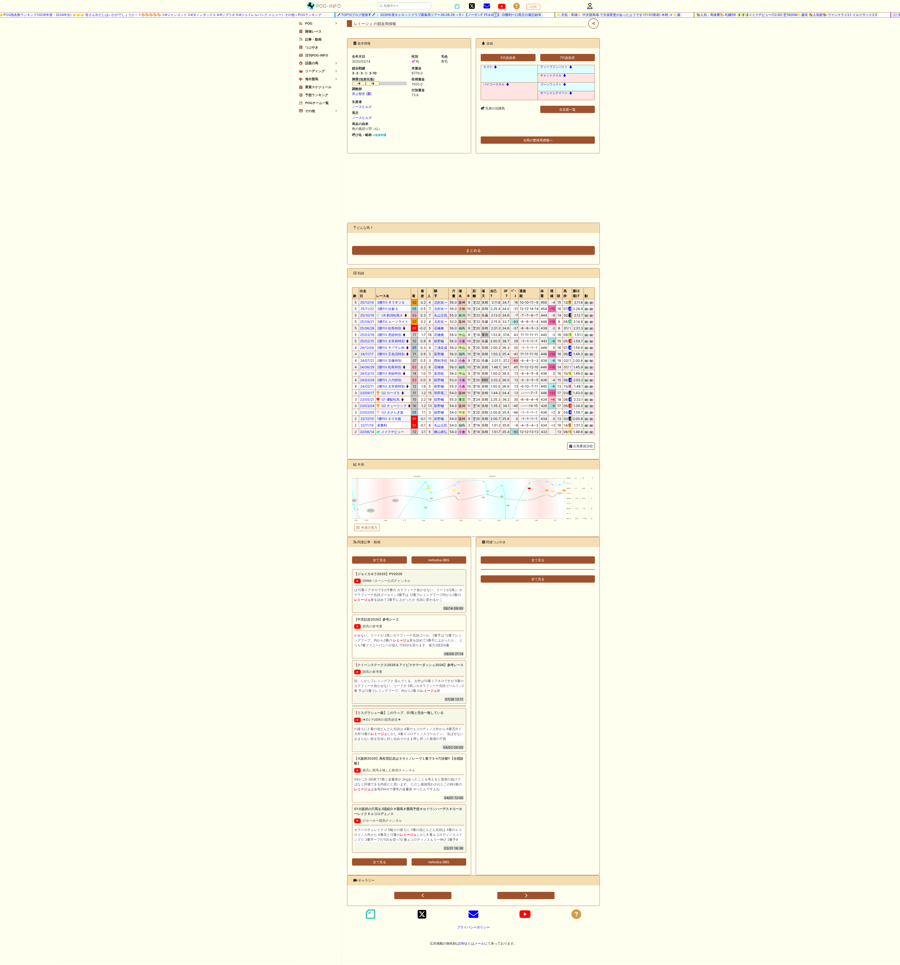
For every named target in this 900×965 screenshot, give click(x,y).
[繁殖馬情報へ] (494, 67)
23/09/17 (367, 393)
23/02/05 (367, 412)
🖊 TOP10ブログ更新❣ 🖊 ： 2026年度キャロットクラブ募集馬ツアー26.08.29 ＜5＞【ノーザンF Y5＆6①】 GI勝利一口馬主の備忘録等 (421, 15)
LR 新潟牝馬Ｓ (392, 315)
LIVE (533, 7)
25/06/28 (367, 328)
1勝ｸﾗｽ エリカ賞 (388, 419)
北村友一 (440, 302)
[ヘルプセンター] (516, 6)
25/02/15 (367, 341)
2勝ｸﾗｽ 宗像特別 (388, 360)
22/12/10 (367, 419)
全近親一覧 (567, 109)
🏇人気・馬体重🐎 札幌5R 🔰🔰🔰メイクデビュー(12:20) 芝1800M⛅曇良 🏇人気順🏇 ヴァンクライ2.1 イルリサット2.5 (768, 15)
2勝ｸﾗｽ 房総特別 (388, 335)
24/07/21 (367, 360)
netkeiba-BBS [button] (438, 560)
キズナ (487, 67)
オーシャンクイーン (554, 93)
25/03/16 (367, 335)
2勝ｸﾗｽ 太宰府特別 (390, 341)
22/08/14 (367, 432)
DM (462, 943)
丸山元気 (440, 315)
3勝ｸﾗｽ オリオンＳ (390, 302)
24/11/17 (367, 354)
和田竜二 (440, 393)
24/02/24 (367, 380)
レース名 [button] (382, 296)
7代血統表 (567, 58)
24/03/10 (367, 373)
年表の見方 (369, 527)
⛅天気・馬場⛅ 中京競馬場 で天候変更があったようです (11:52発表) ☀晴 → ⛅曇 (600, 15)
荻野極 (439, 341)
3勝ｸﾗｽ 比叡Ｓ (387, 309)
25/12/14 (367, 302)
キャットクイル (551, 75)
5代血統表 (508, 58)
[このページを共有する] (593, 23)
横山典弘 (440, 432)
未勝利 (381, 425)
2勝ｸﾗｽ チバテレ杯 (390, 348)
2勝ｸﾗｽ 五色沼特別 (390, 354)
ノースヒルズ (362, 107)
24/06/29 (367, 367)
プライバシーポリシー (473, 927)
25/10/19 (367, 315)
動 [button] (586, 296)
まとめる (473, 250)
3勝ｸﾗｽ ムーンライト (392, 322)
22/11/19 (367, 425)
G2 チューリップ (393, 406)
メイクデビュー (392, 432)
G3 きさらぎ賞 (392, 412)
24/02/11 (367, 386)
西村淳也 (440, 360)
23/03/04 (367, 406)
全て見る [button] (379, 560)
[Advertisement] (473, 188)
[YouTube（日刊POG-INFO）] (502, 6)
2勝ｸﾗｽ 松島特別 (388, 328)
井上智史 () (362, 94)
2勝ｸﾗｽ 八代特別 (388, 380)
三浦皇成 (440, 348)
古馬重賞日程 (582, 446)
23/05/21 (367, 399)
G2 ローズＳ (390, 393)
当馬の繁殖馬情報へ (538, 140)
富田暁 (439, 373)
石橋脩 (439, 328)
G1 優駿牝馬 (390, 399)
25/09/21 (367, 322)
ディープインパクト (554, 67)
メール (479, 943)
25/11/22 (367, 309)
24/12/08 (367, 348)
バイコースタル (494, 84)
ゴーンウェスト (551, 84)
